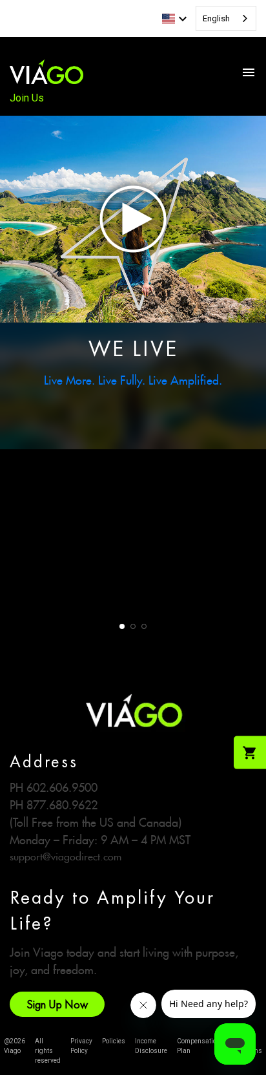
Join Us (27, 98)
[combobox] (226, 18)
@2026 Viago (14, 1046)
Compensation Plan (198, 1046)
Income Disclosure (151, 1046)
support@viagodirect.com (65, 854)
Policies (113, 1041)
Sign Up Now (57, 1004)
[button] (122, 626)
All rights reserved (48, 1051)
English (216, 18)
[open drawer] (248, 72)
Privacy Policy (81, 1046)
